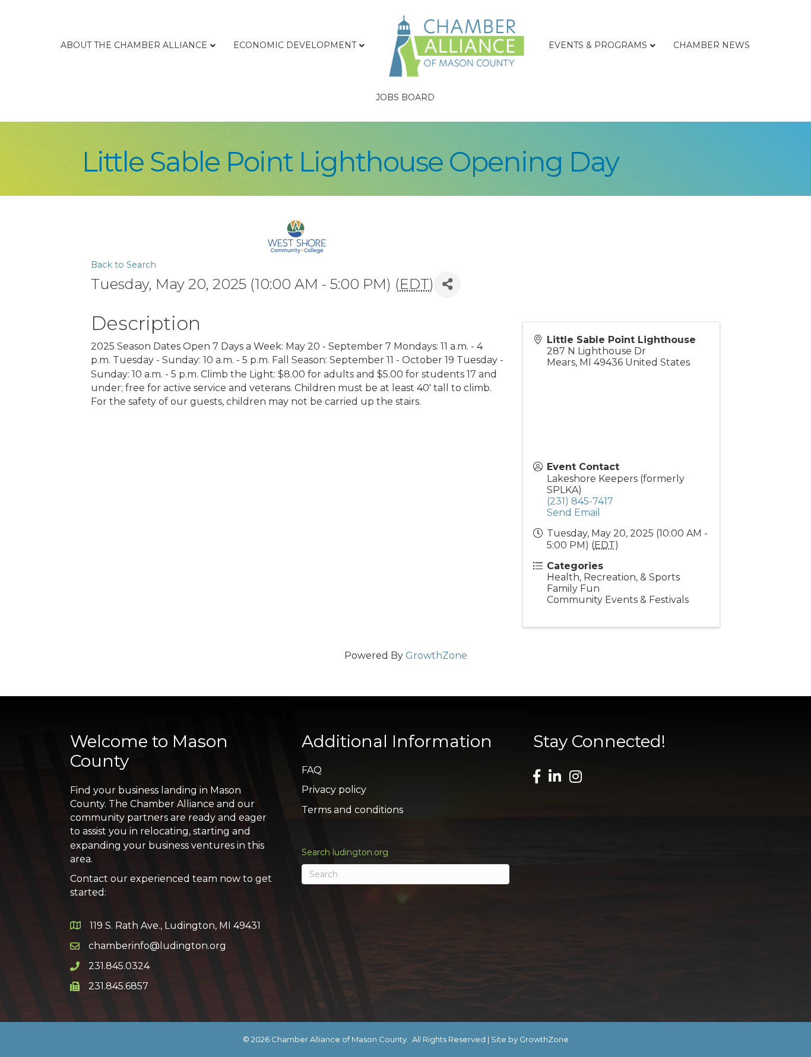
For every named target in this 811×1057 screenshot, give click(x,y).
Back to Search (123, 264)
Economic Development (294, 45)
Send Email (573, 512)
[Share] (447, 284)
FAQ (312, 770)
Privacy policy (334, 789)
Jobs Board (405, 97)
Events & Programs (598, 45)
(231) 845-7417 (580, 501)
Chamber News (711, 45)
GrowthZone (436, 655)
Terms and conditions (352, 809)
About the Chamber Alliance (134, 45)
